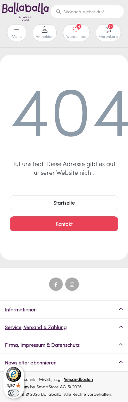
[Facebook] (56, 284)
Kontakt (64, 223)
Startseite (64, 202)
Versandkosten (78, 379)
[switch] (13, 393)
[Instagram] (72, 284)
